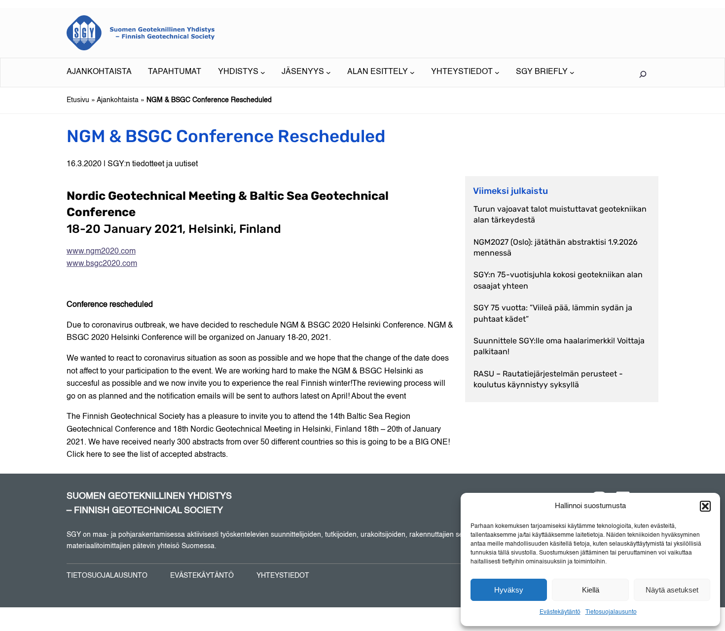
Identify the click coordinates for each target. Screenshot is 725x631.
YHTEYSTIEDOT (282, 575)
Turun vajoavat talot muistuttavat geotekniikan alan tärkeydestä (560, 214)
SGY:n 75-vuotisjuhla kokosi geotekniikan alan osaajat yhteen (558, 280)
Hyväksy (508, 590)
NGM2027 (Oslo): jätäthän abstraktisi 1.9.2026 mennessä (555, 247)
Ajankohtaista (118, 100)
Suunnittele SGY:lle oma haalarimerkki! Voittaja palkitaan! (559, 346)
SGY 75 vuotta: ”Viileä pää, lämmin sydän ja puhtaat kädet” (552, 313)
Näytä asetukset (672, 590)
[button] (705, 506)
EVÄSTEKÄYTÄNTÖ (202, 575)
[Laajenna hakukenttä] (642, 74)
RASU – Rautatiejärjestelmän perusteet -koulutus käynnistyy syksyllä (548, 379)
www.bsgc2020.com (102, 264)
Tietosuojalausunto (611, 612)
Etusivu (78, 100)
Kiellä (590, 590)
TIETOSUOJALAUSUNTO (107, 575)
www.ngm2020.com (101, 252)
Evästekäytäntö (560, 612)
